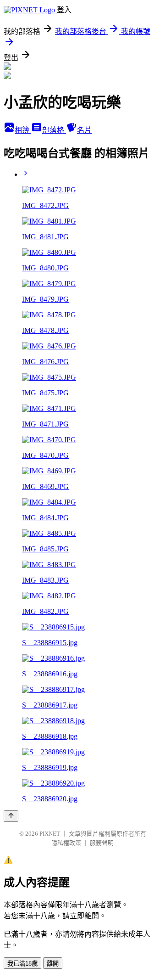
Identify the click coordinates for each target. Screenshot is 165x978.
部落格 (54, 130)
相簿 (23, 130)
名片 (84, 130)
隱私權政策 (66, 842)
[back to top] (11, 816)
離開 (53, 963)
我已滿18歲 (22, 963)
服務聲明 (102, 842)
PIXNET (49, 833)
